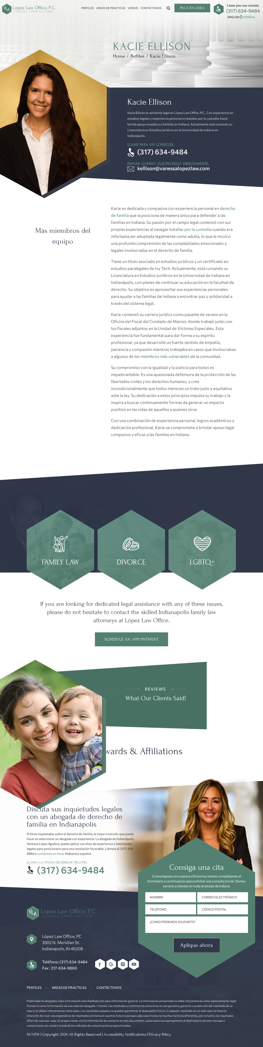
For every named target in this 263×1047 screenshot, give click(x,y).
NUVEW (33, 1034)
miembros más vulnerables (165, 356)
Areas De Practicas (110, 8)
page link (60, 549)
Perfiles (87, 8)
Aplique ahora (196, 945)
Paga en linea (192, 8)
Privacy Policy (160, 1034)
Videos (133, 8)
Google (111, 964)
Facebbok (100, 964)
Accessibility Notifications (125, 1034)
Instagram (123, 964)
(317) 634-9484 (243, 11)
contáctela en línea (50, 853)
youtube (134, 964)
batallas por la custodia (190, 229)
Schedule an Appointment (131, 639)
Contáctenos (151, 8)
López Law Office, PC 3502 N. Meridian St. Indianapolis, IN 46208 (62, 942)
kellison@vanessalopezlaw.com (173, 168)
